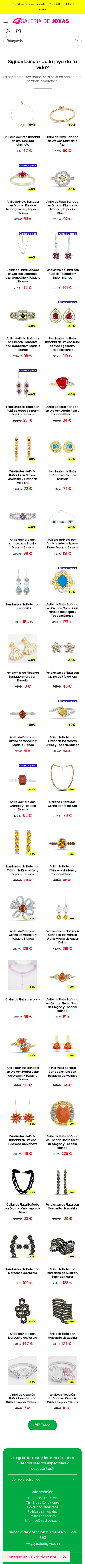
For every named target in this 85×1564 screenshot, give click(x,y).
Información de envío (42, 1498)
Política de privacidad (43, 1511)
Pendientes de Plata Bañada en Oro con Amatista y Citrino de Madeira (22, 477)
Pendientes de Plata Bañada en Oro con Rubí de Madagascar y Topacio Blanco (62, 344)
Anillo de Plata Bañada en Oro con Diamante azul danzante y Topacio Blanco (22, 344)
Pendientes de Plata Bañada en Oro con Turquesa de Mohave (62, 1071)
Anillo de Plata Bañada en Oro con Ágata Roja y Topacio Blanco (62, 410)
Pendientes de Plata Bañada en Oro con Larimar (62, 475)
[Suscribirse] (72, 1480)
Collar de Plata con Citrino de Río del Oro (62, 804)
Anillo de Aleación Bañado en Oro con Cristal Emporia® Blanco (22, 1398)
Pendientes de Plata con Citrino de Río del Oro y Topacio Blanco (22, 870)
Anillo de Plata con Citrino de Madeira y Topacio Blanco (23, 741)
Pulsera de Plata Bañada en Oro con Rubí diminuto (22, 141)
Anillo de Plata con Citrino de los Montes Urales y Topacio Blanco (62, 741)
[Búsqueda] (77, 41)
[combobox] (42, 41)
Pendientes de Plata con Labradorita (22, 606)
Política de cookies (43, 1516)
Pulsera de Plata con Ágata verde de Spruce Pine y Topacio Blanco (62, 543)
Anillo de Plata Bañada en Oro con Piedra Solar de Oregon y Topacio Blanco (62, 1005)
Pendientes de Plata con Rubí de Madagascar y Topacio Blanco (22, 410)
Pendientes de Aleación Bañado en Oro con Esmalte (23, 676)
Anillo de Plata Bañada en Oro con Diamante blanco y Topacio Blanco (62, 207)
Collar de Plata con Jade (22, 999)
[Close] (64, 1557)
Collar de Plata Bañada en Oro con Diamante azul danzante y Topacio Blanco (22, 275)
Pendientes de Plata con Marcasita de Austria (62, 1206)
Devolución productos (42, 1507)
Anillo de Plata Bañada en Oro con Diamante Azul (62, 141)
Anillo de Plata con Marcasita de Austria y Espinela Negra (62, 1273)
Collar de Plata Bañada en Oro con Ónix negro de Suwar (22, 1208)
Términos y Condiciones (42, 1502)
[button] (6, 21)
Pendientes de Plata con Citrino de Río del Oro (62, 674)
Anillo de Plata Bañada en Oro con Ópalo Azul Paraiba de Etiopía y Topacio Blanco (62, 610)
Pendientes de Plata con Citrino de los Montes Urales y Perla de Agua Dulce (62, 936)
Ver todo (42, 1425)
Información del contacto (42, 1520)
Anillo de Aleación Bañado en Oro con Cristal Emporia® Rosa (62, 1398)
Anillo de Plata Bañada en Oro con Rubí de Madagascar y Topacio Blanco (22, 207)
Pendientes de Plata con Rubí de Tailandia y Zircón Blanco (62, 273)
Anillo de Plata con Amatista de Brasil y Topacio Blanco (23, 543)
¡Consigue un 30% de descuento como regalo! (33, 1556)
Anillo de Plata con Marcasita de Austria (22, 1336)
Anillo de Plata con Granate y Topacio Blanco (23, 806)
